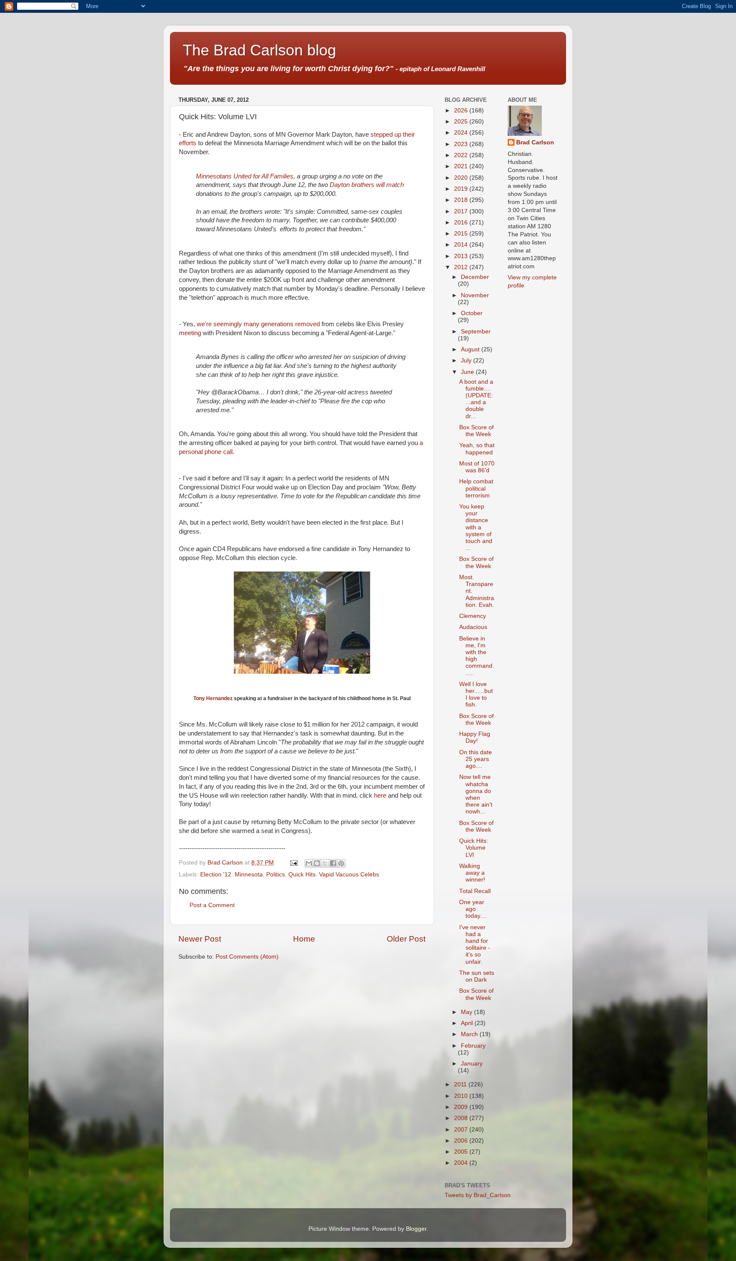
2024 (461, 132)
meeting (190, 333)
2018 (461, 200)
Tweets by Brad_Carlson (478, 1195)
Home (304, 938)
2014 (461, 244)
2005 (461, 1152)
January (472, 1063)
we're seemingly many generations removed (258, 324)
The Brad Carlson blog (259, 50)
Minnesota (249, 874)
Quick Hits (302, 874)
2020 (461, 178)
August (471, 349)
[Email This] (309, 863)
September (476, 331)
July (467, 360)
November (475, 295)
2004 (461, 1163)
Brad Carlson (535, 142)
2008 (461, 1118)
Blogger (416, 1229)
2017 (461, 211)
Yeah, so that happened (476, 448)
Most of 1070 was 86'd (476, 467)
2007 (461, 1129)
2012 (461, 267)
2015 (461, 233)
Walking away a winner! (472, 873)
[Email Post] (293, 862)
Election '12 (215, 874)
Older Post (406, 938)
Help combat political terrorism (476, 488)
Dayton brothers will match (367, 184)
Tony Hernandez (213, 698)
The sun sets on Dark (476, 976)
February (473, 1046)
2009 (461, 1107)
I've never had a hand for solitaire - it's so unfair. (474, 944)
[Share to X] (325, 863)
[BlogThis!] (317, 863)
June (468, 372)
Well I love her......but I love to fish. (476, 694)
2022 (461, 155)
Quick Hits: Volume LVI (473, 848)
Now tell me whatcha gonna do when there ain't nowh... (475, 794)
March (470, 1034)
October (472, 313)
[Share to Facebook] (333, 863)
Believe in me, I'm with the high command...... (476, 655)
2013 (461, 256)
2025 (461, 121)
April (467, 1023)
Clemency (472, 616)
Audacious (473, 627)
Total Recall (475, 891)
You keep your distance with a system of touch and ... (475, 527)
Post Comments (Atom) (247, 957)
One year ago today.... (473, 909)
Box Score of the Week (476, 430)
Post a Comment (212, 905)
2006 (461, 1140)
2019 (461, 189)
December (475, 277)
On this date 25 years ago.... (475, 759)
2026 (461, 110)
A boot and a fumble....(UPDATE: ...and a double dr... (476, 399)
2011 (461, 1084)
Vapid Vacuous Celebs (349, 874)
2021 (461, 166)
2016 (461, 222)
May (467, 1012)
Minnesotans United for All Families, (245, 176)
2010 (461, 1096)
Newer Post (199, 938)
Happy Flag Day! (474, 737)
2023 (461, 144)
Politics (275, 874)
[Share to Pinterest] (341, 863)
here (380, 795)
